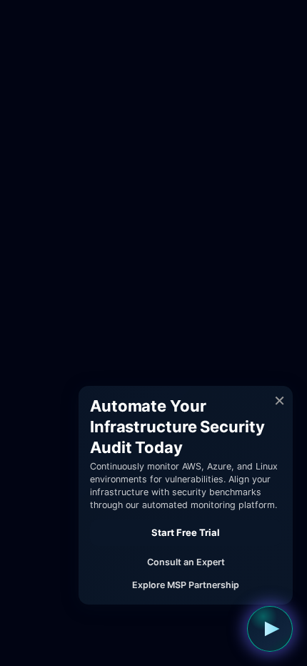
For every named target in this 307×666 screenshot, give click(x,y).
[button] (270, 629)
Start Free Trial (185, 532)
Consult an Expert (186, 562)
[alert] (186, 495)
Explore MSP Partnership (185, 585)
